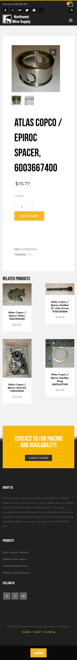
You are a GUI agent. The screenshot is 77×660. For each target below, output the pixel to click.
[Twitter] (27, 10)
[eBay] (19, 10)
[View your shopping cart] (70, 4)
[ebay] (23, 596)
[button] (52, 52)
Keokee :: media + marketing (38, 632)
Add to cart (29, 216)
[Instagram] (34, 10)
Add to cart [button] (17, 316)
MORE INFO (17, 322)
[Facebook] (5, 10)
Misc (30, 254)
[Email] (12, 10)
